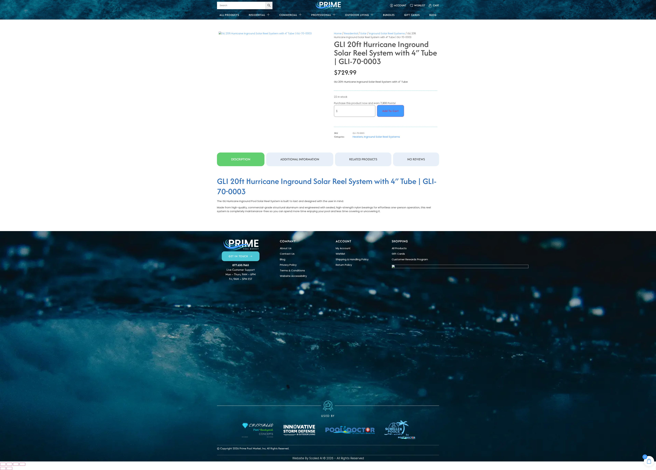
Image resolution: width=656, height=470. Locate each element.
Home (338, 33)
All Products (229, 15)
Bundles (389, 15)
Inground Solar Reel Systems (387, 33)
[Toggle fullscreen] (9, 464)
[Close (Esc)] (22, 464)
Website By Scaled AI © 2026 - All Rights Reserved (328, 458)
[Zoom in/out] (3, 464)
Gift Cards (412, 15)
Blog (432, 15)
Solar (363, 33)
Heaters (358, 137)
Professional (321, 15)
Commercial (288, 15)
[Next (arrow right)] (9, 468)
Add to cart (390, 111)
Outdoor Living (357, 15)
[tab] (240, 159)
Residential (257, 15)
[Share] (16, 464)
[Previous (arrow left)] (3, 468)
